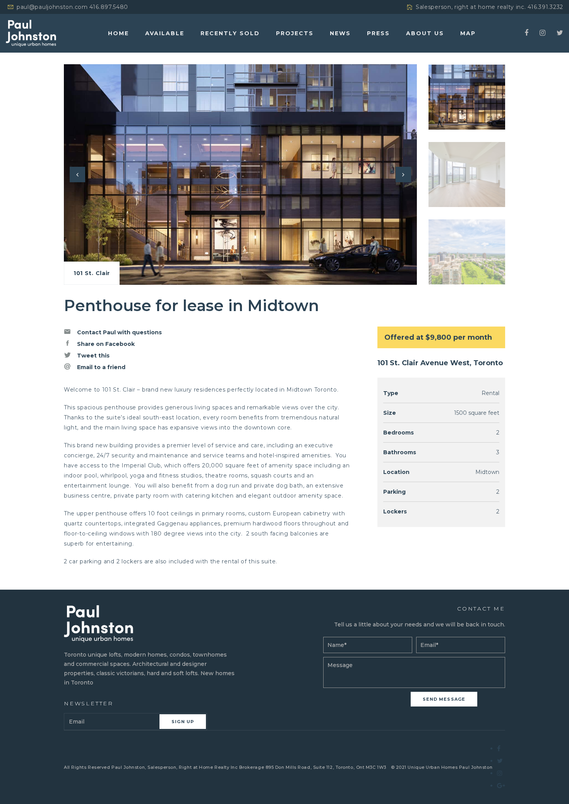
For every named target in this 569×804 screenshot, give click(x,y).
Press (378, 33)
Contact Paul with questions (118, 332)
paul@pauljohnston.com (52, 6)
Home (118, 33)
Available (164, 33)
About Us (425, 33)
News (340, 33)
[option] (240, 174)
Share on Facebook (105, 343)
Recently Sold (230, 33)
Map (468, 33)
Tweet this (92, 355)
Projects (295, 33)
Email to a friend (100, 367)
